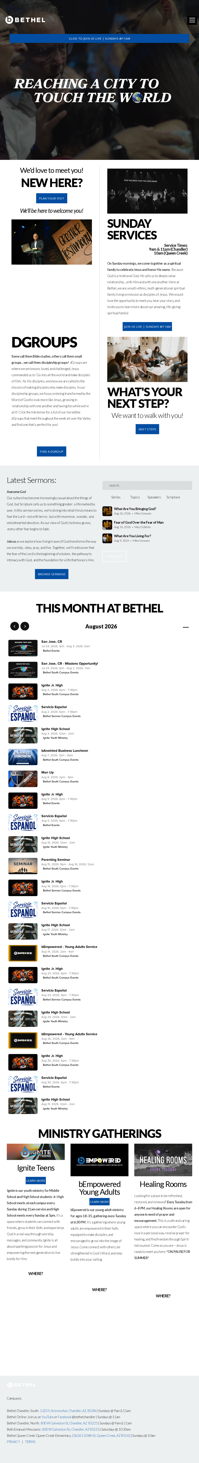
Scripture (173, 497)
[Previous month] (14, 626)
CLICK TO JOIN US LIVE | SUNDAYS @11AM (99, 38)
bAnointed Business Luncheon (64, 751)
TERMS (30, 1442)
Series (115, 497)
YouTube (48, 1417)
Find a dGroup (51, 451)
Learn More (35, 1180)
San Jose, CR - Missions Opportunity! (69, 664)
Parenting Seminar (55, 860)
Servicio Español (54, 707)
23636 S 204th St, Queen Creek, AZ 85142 (101, 1436)
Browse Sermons (51, 574)
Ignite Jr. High (52, 685)
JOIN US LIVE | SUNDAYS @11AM (147, 326)
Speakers (154, 497)
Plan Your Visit (51, 198)
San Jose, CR (51, 642)
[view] (174, 626)
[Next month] (24, 626)
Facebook (64, 1417)
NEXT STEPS (147, 429)
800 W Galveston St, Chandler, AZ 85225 (69, 1423)
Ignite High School (55, 729)
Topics (135, 497)
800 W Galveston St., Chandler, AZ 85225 (70, 1429)
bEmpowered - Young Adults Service (69, 947)
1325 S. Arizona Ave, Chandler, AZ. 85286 (68, 1411)
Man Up (47, 772)
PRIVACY (13, 1442)
